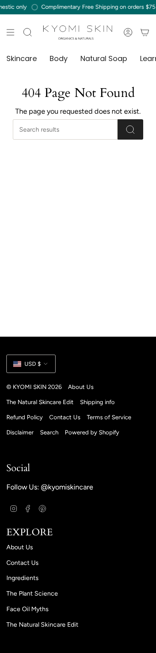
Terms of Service (109, 417)
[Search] (130, 129)
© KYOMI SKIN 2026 (34, 387)
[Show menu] (10, 32)
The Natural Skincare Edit (40, 402)
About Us (81, 387)
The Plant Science (32, 593)
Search (49, 432)
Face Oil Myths (27, 609)
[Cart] (144, 32)
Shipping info (97, 402)
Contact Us (64, 417)
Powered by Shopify (92, 432)
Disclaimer (20, 432)
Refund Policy (24, 417)
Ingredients (22, 578)
